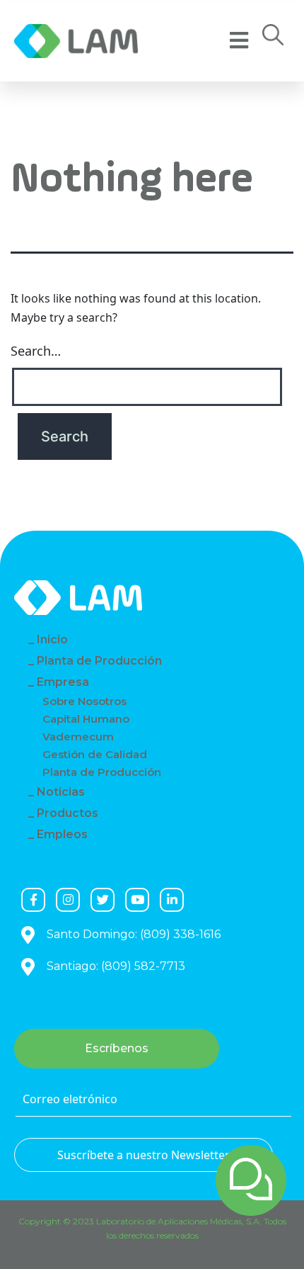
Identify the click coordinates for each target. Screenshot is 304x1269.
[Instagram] (68, 900)
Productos (67, 813)
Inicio (52, 639)
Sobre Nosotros (84, 701)
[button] (273, 38)
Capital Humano (85, 719)
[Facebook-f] (33, 900)
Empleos (62, 834)
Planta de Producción (99, 660)
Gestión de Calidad (94, 754)
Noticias (61, 792)
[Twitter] (102, 900)
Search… (36, 350)
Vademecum (78, 736)
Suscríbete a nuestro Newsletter (143, 1155)
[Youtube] (137, 900)
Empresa (63, 682)
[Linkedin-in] (172, 900)
